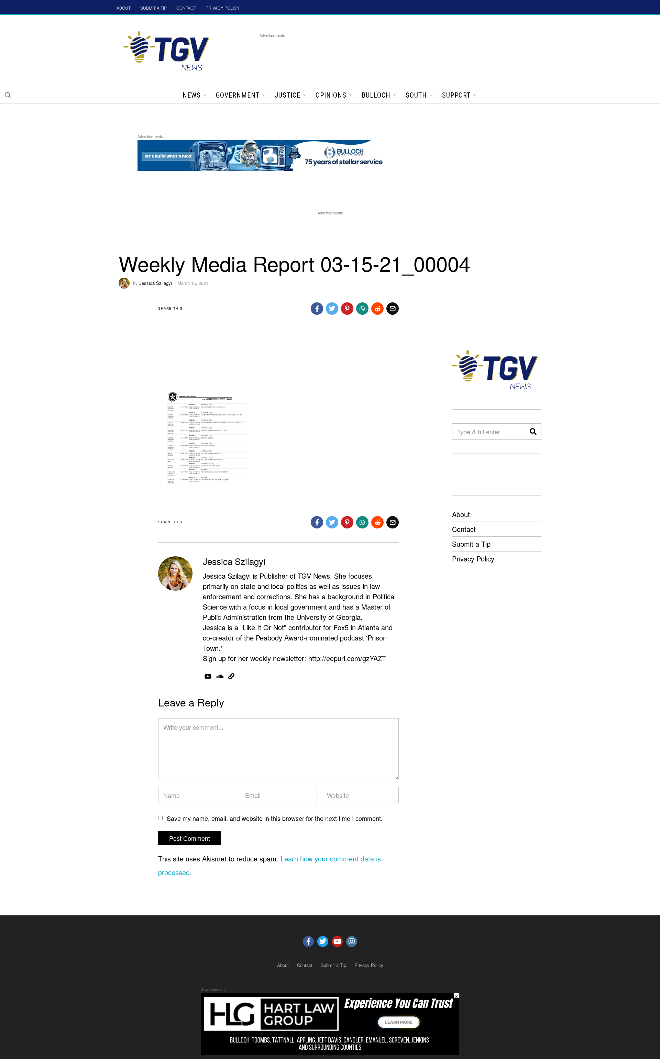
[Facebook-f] (308, 941)
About (461, 514)
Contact (464, 529)
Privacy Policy (473, 559)
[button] (7, 94)
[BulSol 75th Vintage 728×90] (263, 154)
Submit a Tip (471, 544)
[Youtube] (337, 941)
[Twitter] (322, 941)
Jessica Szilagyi (155, 283)
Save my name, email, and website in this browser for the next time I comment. (275, 818)
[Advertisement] (385, 54)
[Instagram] (351, 941)
